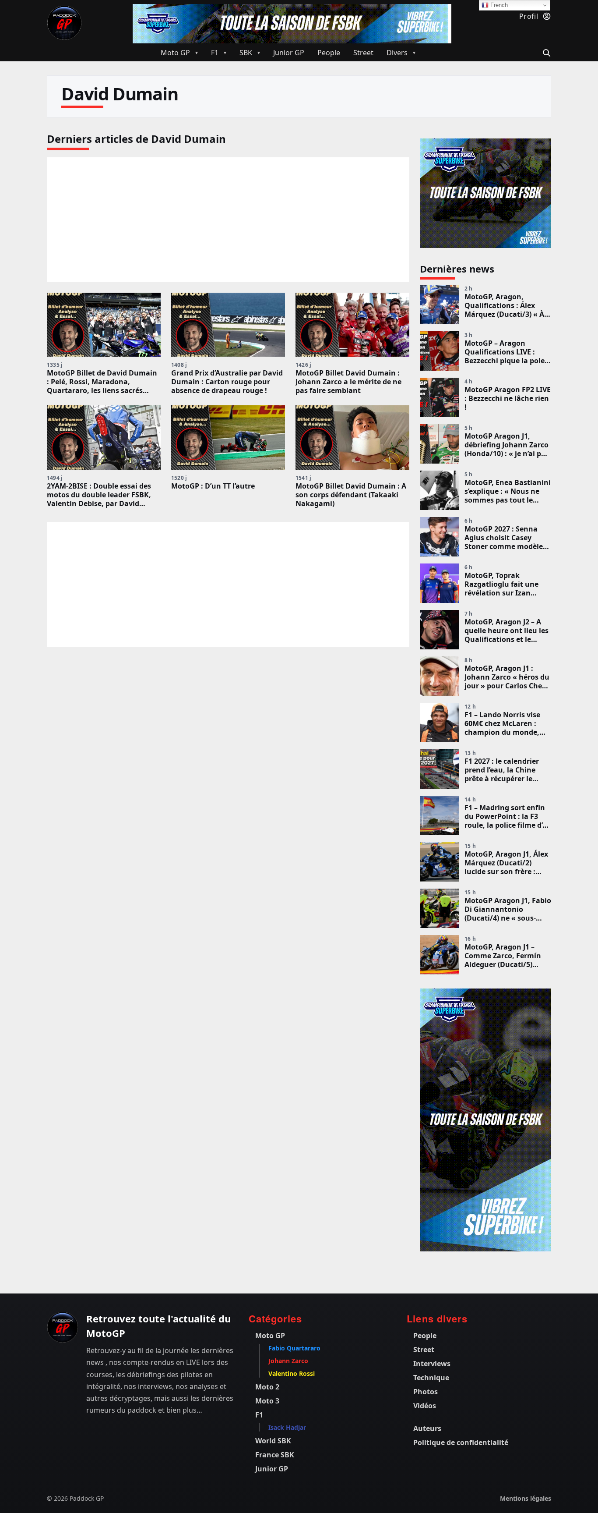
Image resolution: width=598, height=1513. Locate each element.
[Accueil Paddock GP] (62, 1327)
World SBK (273, 1441)
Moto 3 (267, 1401)
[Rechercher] (545, 52)
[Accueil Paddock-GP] (64, 22)
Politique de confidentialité (460, 1442)
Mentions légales (525, 1498)
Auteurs (427, 1428)
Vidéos (424, 1405)
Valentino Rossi (291, 1373)
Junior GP (271, 1469)
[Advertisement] (228, 190)
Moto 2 (267, 1387)
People (424, 1335)
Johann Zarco (288, 1361)
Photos (425, 1391)
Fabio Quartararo (294, 1348)
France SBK (274, 1455)
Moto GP (270, 1335)
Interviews (431, 1363)
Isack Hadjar (287, 1427)
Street (423, 1349)
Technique (431, 1377)
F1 (259, 1415)
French (498, 5)
